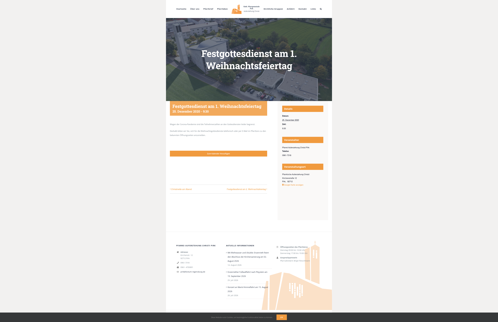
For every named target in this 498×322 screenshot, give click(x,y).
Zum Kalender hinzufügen (218, 164)
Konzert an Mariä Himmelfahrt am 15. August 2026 (248, 300)
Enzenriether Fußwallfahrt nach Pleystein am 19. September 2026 (247, 285)
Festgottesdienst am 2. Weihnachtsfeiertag (246, 200)
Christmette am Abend (181, 200)
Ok (281, 317)
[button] (246, 23)
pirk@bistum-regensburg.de (193, 282)
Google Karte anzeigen (293, 195)
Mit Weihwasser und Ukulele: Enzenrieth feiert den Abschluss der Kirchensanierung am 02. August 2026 (248, 267)
